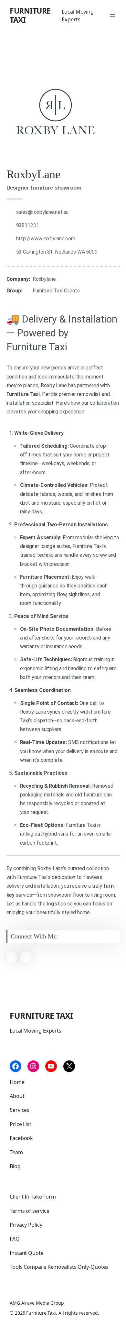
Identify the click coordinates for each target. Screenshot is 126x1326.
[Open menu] (112, 15)
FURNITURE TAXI (30, 15)
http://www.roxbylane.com (46, 239)
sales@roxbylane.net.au (42, 212)
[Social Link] (11, 957)
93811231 (27, 225)
